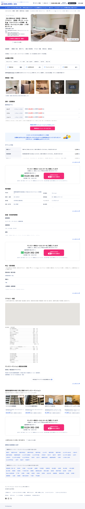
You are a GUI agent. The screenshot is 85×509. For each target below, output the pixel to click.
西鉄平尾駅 (58, 471)
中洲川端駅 (29, 468)
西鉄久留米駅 (25, 475)
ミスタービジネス (8, 10)
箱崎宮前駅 (61, 473)
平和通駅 (38, 475)
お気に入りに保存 (17, 42)
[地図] (42, 314)
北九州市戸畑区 (35, 455)
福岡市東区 (58, 452)
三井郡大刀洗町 (66, 457)
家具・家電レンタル (39, 492)
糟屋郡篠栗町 (53, 457)
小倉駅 (13, 475)
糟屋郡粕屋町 (17, 455)
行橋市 (59, 457)
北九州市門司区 (9, 460)
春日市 (49, 455)
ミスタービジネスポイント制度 (19, 492)
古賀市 (74, 455)
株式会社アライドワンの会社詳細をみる (42, 379)
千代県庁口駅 (25, 471)
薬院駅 (18, 471)
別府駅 (38, 473)
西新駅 (13, 471)
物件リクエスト (72, 3)
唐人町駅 (8, 471)
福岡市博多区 (22, 452)
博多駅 (18, 468)
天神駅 (23, 468)
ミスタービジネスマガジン (61, 492)
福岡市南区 (38, 452)
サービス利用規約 (19, 495)
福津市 (54, 455)
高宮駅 (33, 473)
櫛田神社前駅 (39, 471)
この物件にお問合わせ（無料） (17, 38)
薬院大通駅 (46, 471)
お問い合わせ (12, 495)
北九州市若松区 (25, 457)
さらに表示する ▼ (76, 162)
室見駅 (52, 471)
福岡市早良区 (30, 452)
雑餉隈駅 (8, 475)
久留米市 (75, 452)
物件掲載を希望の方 (36, 495)
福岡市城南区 (9, 455)
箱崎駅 (18, 475)
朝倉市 (21, 460)
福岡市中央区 (22, 10)
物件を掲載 (80, 3)
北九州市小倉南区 (16, 457)
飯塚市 (59, 455)
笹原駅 (43, 473)
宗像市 (32, 457)
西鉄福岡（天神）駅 (10, 468)
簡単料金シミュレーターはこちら (42, 128)
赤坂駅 (59, 468)
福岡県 (14, 10)
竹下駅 (17, 473)
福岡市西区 (51, 452)
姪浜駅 (64, 471)
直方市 (38, 457)
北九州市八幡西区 (26, 455)
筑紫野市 (27, 460)
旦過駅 (67, 473)
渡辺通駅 (27, 10)
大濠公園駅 (71, 468)
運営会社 (6, 495)
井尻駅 (22, 473)
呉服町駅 (48, 468)
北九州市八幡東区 (67, 455)
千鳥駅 (32, 475)
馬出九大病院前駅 (10, 473)
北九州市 (45, 452)
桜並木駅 (49, 473)
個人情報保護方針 (27, 495)
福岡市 (17, 10)
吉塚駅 (69, 471)
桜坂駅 (72, 473)
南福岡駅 (55, 473)
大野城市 (43, 455)
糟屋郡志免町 (45, 457)
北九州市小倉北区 (67, 452)
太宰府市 (8, 457)
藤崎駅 (32, 471)
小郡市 (16, 460)
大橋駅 (27, 473)
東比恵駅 (65, 468)
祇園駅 (36, 468)
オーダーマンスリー (49, 492)
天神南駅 (42, 468)
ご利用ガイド (8, 492)
